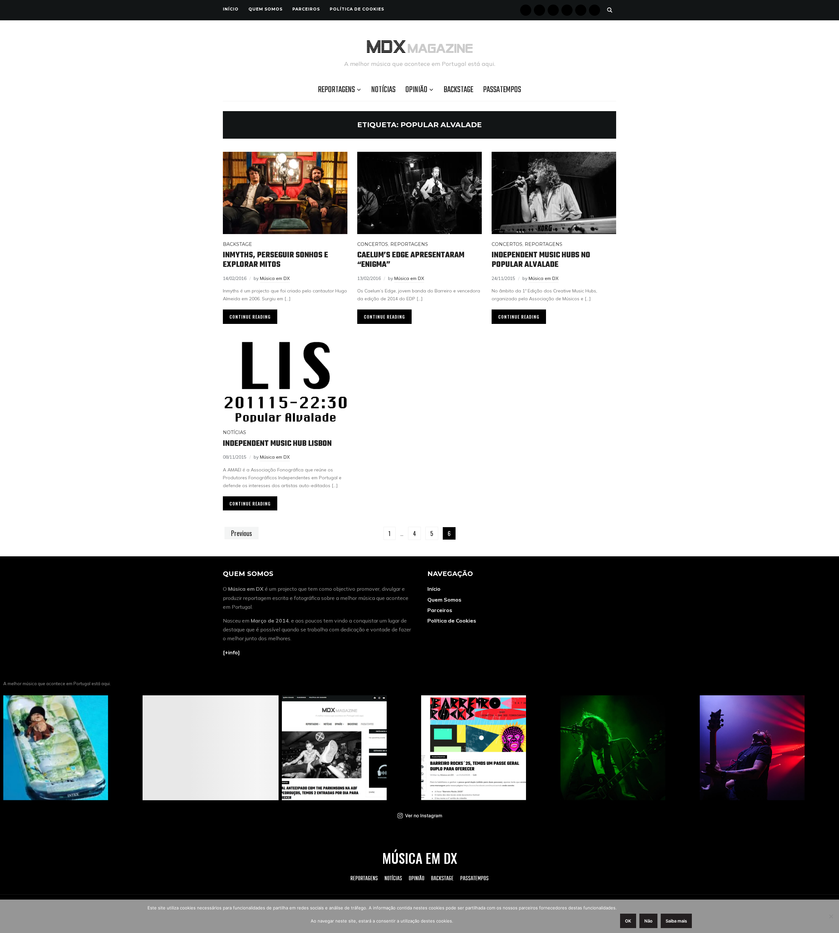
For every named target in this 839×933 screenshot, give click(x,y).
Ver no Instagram (423, 815)
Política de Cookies (357, 9)
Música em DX (275, 278)
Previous (241, 533)
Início (231, 9)
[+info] (231, 652)
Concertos (372, 244)
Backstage (458, 89)
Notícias (383, 89)
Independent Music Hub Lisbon (277, 444)
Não (648, 920)
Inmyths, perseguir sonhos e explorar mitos (275, 260)
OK (628, 920)
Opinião (416, 89)
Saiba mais (676, 920)
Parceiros (306, 9)
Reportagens (336, 89)
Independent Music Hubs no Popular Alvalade (541, 260)
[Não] (831, 916)
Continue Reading (250, 316)
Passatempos (502, 89)
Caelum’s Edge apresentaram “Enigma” (410, 260)
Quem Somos (265, 9)
